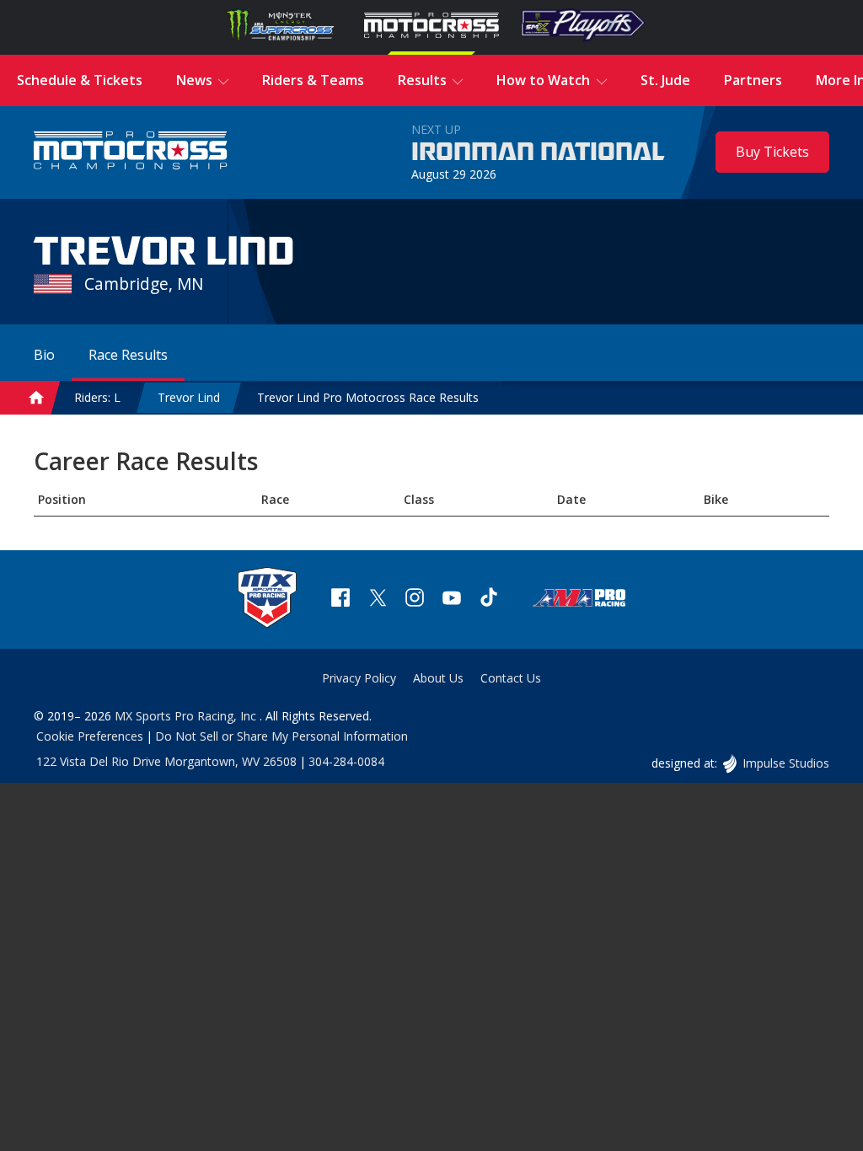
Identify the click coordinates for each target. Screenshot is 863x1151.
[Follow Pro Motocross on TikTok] (488, 599)
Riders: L (97, 397)
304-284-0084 (346, 761)
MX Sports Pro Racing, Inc (187, 716)
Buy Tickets (772, 151)
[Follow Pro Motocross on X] (377, 599)
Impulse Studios (785, 763)
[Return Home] (130, 152)
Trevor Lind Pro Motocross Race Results (368, 397)
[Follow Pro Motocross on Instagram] (414, 599)
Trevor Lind (189, 397)
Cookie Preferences (89, 736)
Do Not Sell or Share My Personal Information (281, 736)
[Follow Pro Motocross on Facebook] (340, 599)
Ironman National (538, 152)
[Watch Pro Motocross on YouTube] (451, 599)
